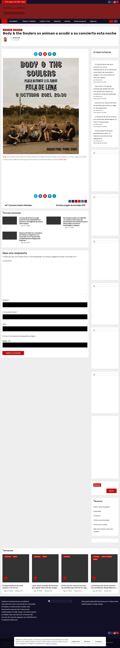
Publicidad (97, 511)
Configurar (98, 641)
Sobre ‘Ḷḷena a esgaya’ (101, 507)
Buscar (97, 485)
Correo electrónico (10, 312)
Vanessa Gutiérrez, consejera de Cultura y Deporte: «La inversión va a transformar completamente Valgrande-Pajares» (30, 236)
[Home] (4, 21)
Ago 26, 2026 (25, 243)
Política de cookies (100, 525)
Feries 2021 (62, 160)
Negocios (93, 21)
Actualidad (13, 21)
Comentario (7, 261)
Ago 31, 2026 (8, 591)
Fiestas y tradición (29, 21)
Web (4, 324)
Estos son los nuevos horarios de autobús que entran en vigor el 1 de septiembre (104, 105)
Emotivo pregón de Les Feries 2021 (71, 205)
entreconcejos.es (80, 21)
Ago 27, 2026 (25, 226)
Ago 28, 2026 (97, 591)
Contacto (96, 516)
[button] (107, 21)
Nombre (6, 300)
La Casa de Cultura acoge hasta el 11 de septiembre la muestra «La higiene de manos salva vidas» (31, 220)
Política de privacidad (101, 520)
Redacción (16, 38)
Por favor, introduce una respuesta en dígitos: (19, 336)
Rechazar (87, 641)
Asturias (67, 21)
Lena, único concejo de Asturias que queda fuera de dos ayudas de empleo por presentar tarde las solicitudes (45, 589)
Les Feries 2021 (17, 30)
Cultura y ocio (45, 21)
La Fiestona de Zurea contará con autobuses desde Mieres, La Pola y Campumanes (105, 119)
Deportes (57, 21)
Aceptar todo (76, 641)
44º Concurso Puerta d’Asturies (18, 205)
